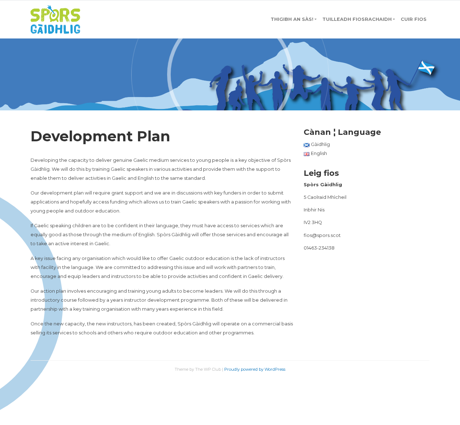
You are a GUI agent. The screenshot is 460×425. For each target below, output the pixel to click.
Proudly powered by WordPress (254, 369)
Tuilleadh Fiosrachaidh (357, 19)
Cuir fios (414, 19)
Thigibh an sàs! (292, 19)
